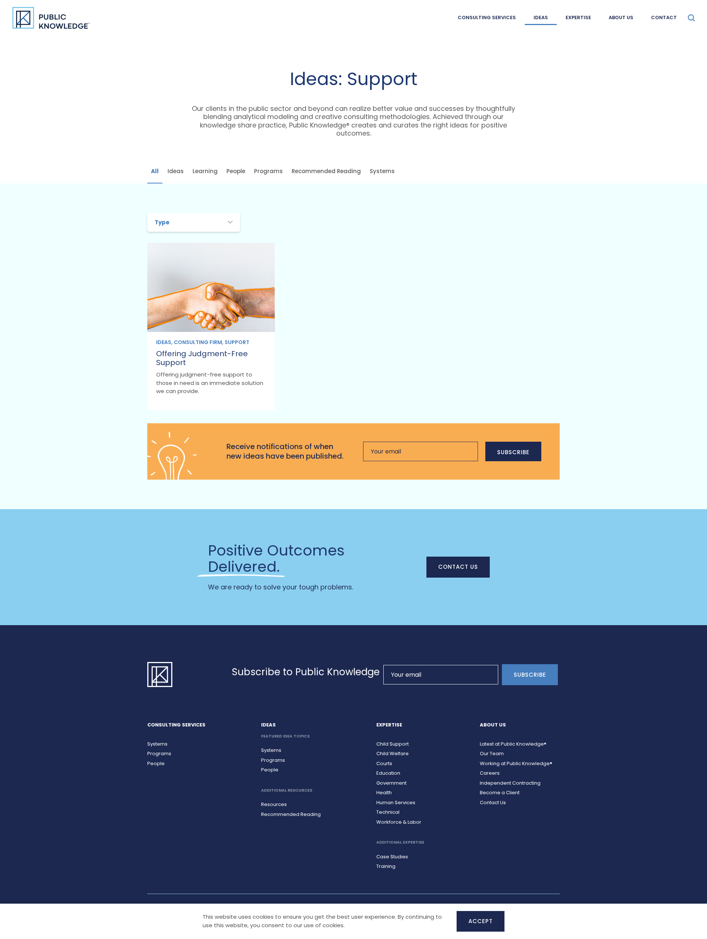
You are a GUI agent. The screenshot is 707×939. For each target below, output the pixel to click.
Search (691, 17)
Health (384, 792)
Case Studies (392, 856)
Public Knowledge (51, 17)
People (235, 171)
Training (385, 866)
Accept (480, 921)
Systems (382, 171)
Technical (388, 812)
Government (391, 782)
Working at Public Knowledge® (516, 763)
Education (388, 773)
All (155, 171)
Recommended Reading (326, 171)
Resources (274, 804)
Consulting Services (487, 17)
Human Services (395, 802)
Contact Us (458, 567)
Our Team (492, 753)
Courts (384, 763)
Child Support (392, 743)
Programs (268, 171)
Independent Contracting (510, 782)
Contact (664, 17)
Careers (490, 773)
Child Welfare (392, 753)
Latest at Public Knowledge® (513, 743)
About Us (621, 17)
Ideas (541, 17)
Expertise (578, 17)
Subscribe (513, 452)
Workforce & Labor (398, 822)
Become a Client (500, 792)
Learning (205, 171)
